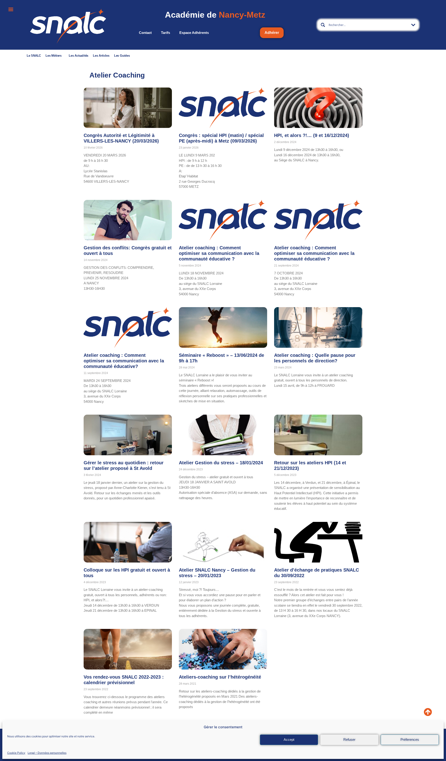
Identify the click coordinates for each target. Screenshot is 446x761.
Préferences (409, 739)
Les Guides (122, 55)
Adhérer (272, 33)
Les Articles (101, 55)
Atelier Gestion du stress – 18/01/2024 (221, 462)
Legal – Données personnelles (47, 752)
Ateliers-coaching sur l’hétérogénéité (220, 677)
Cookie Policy (16, 752)
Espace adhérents (194, 33)
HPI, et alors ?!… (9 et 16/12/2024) (311, 135)
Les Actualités (78, 55)
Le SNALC (34, 55)
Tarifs (165, 33)
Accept (289, 739)
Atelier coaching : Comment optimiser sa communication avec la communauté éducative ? (219, 253)
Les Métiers (54, 55)
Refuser (349, 739)
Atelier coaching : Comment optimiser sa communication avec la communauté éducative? (124, 361)
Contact (145, 33)
